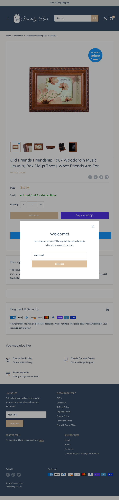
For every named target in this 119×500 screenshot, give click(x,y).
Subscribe (59, 264)
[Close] (92, 226)
